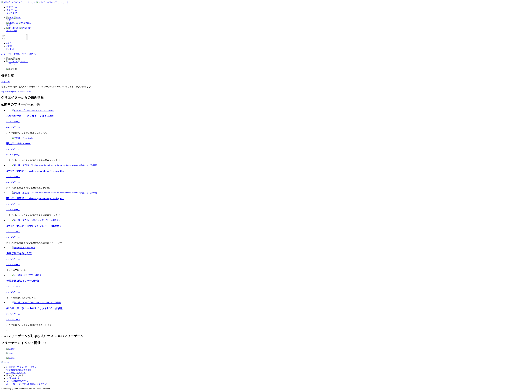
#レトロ (10, 49)
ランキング (11, 13)
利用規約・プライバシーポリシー (22, 367)
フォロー (5, 82)
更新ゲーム (11, 10)
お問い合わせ (12, 378)
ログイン (33, 54)
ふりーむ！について (16, 373)
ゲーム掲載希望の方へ (17, 381)
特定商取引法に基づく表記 (19, 370)
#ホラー (10, 43)
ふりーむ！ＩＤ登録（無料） (15, 54)
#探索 (9, 46)
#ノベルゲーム (13, 122)
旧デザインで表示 (14, 375)
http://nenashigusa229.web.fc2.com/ (16, 91)
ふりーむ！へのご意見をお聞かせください (26, 384)
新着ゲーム (11, 7)
